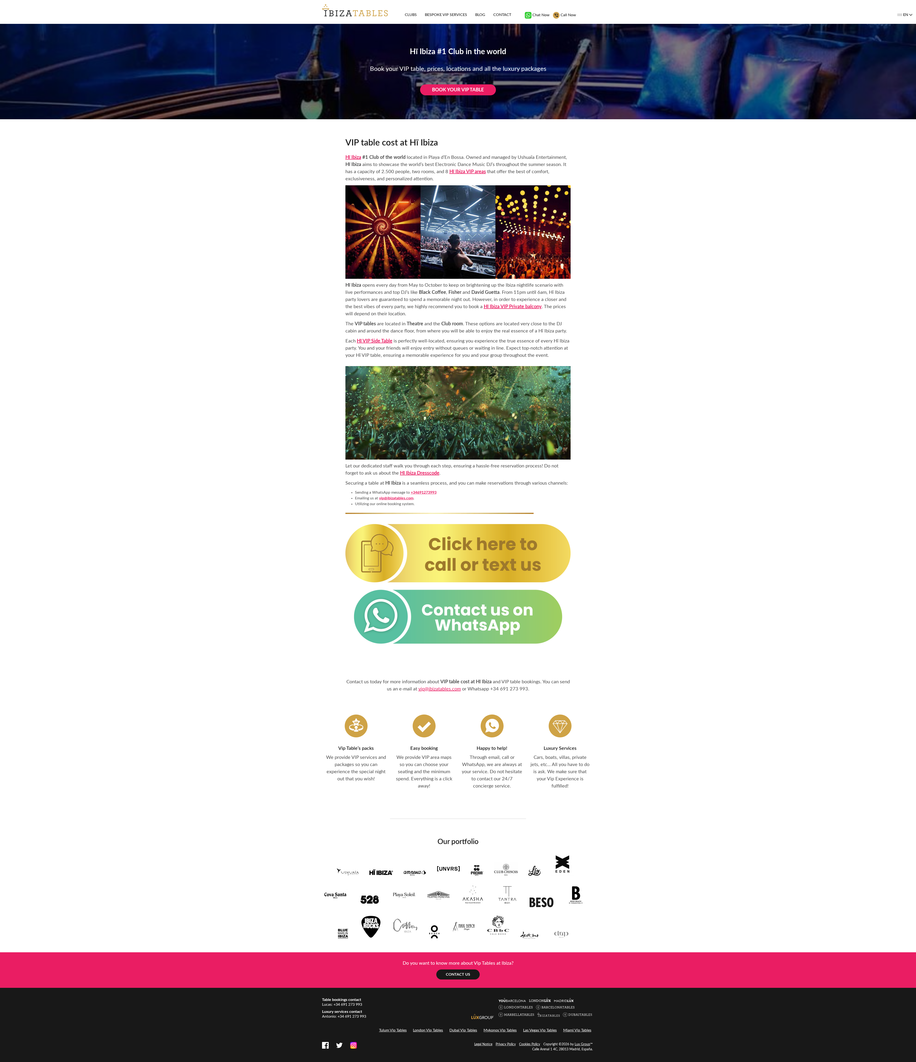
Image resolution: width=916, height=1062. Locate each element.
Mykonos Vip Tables (500, 1030)
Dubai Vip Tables (463, 1030)
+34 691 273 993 (509, 689)
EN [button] (905, 15)
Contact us (458, 974)
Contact (502, 15)
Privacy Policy (506, 1044)
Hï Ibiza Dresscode (419, 473)
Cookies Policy (529, 1044)
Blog (480, 15)
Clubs (411, 15)
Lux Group (582, 1044)
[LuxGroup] (482, 1016)
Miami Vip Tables (577, 1030)
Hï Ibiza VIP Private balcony (513, 306)
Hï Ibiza (353, 157)
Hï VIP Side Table (374, 341)
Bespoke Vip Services (446, 15)
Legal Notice (483, 1044)
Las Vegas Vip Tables (540, 1030)
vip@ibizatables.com (396, 498)
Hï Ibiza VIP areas (467, 171)
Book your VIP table (458, 90)
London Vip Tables (428, 1030)
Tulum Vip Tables (393, 1030)
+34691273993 (424, 492)
